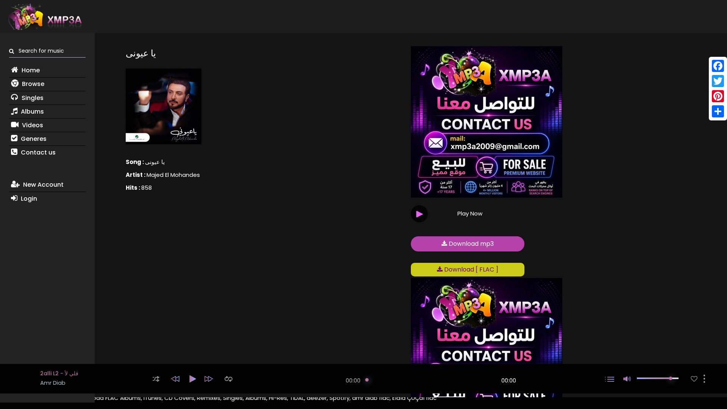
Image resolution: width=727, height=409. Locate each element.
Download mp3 (470, 243)
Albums (31, 111)
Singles (32, 98)
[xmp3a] (44, 16)
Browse (32, 84)
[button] (156, 378)
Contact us (37, 152)
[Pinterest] (717, 96)
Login (28, 198)
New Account (43, 184)
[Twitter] (717, 81)
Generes (33, 138)
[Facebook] (717, 65)
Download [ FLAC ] (470, 269)
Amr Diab (53, 383)
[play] (694, 379)
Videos (31, 125)
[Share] (717, 111)
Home (30, 70)
